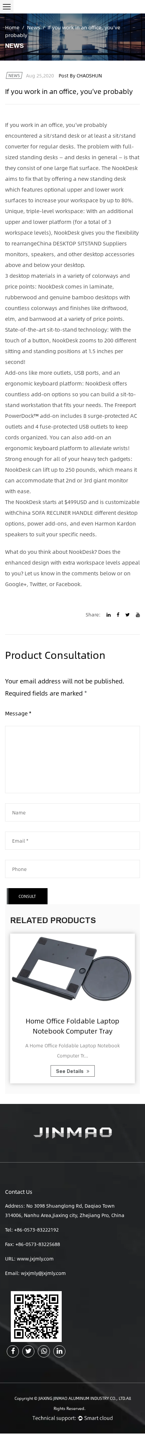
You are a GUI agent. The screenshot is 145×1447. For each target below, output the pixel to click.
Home (12, 27)
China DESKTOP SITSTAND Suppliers (82, 243)
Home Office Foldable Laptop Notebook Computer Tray (72, 1025)
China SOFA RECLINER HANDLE (54, 512)
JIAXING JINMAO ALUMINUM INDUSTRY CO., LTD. (82, 1398)
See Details (70, 1071)
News (33, 27)
